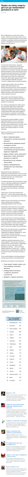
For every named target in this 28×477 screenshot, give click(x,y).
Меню (2, 1)
